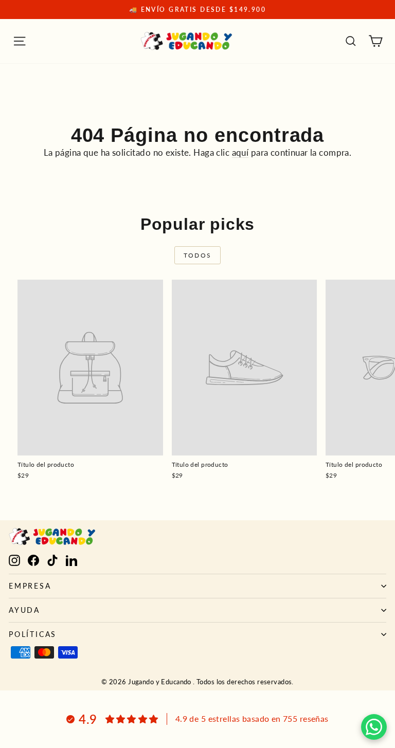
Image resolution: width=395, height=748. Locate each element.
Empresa (30, 585)
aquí (240, 152)
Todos (198, 255)
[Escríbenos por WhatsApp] (374, 727)
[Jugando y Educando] (187, 41)
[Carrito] (375, 41)
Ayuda (24, 610)
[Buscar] (351, 41)
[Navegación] (19, 41)
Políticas (33, 634)
